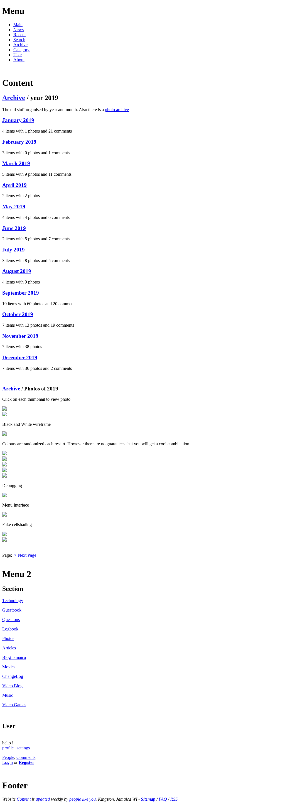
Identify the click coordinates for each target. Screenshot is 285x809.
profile (8, 748)
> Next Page (25, 555)
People (8, 757)
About (18, 59)
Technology (12, 600)
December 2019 (19, 357)
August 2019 (16, 271)
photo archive (117, 109)
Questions (11, 619)
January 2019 (18, 120)
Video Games (14, 704)
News (18, 29)
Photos (8, 638)
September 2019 (20, 293)
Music (7, 695)
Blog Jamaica (14, 657)
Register (26, 762)
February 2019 (19, 142)
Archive (20, 44)
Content (24, 799)
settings (23, 748)
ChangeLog (12, 676)
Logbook (10, 629)
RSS (174, 799)
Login (7, 762)
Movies (8, 666)
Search (19, 39)
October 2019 (17, 314)
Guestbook (11, 610)
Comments (25, 757)
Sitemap (148, 799)
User (17, 54)
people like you (82, 799)
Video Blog (12, 685)
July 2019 (13, 250)
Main (18, 24)
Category (21, 49)
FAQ (163, 799)
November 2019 (20, 336)
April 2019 (14, 185)
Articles (9, 648)
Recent (19, 34)
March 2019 (16, 163)
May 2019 (13, 206)
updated (43, 799)
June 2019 (14, 228)
